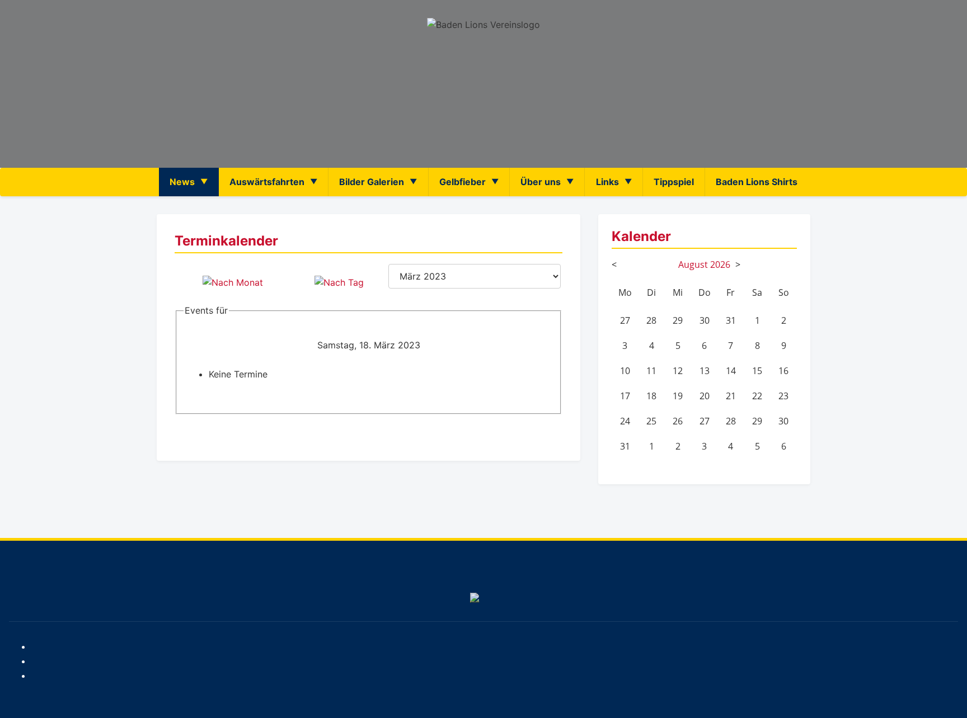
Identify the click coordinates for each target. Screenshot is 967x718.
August (693, 264)
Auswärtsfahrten (266, 181)
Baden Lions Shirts (756, 181)
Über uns (540, 181)
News (182, 181)
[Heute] (339, 282)
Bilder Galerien (371, 181)
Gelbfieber (462, 181)
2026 (720, 264)
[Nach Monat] (233, 282)
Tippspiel (674, 181)
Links (607, 181)
